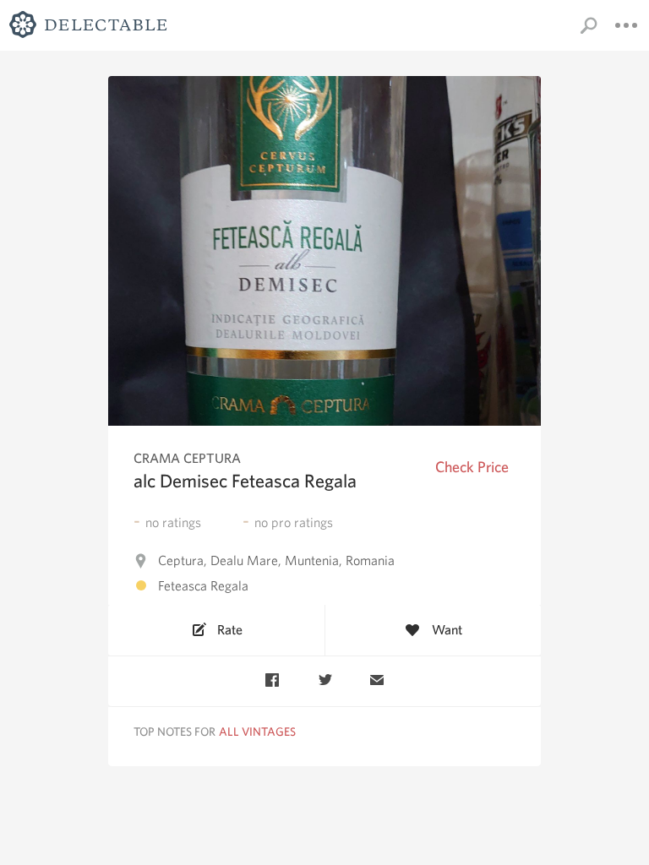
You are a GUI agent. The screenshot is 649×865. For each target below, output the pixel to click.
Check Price (472, 467)
